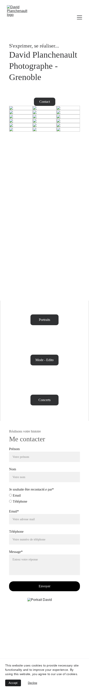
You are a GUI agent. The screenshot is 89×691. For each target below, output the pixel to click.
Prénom (14, 449)
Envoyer (44, 586)
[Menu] (79, 17)
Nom (12, 469)
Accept (13, 683)
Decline (32, 683)
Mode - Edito (44, 360)
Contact (44, 101)
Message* (16, 552)
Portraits (44, 320)
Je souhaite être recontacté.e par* (31, 489)
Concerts (44, 400)
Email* (14, 511)
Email (16, 495)
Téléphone (19, 501)
